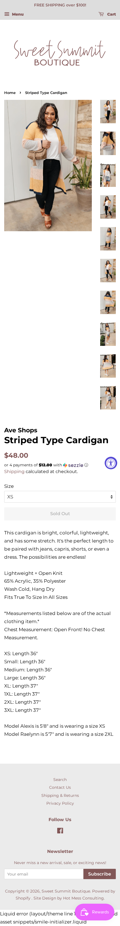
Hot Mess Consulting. (84, 898)
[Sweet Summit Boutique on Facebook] (60, 831)
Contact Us (60, 787)
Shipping (14, 471)
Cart (111, 14)
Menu (17, 14)
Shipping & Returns (60, 795)
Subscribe (99, 874)
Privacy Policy (60, 803)
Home (10, 93)
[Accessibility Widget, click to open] (111, 463)
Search (60, 779)
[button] (60, 465)
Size (9, 486)
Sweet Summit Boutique (66, 891)
